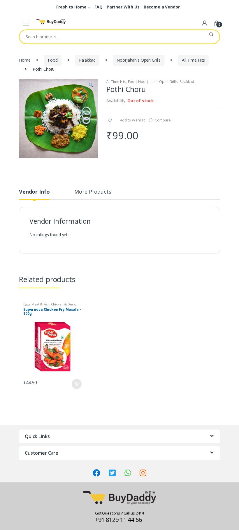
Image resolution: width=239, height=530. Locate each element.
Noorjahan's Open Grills (139, 60)
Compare (163, 120)
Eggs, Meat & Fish (36, 304)
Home (24, 60)
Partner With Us (123, 7)
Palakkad (87, 60)
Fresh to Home (71, 7)
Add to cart (76, 384)
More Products (92, 192)
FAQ (98, 7)
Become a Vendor (162, 7)
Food (52, 60)
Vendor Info (34, 192)
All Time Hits (193, 60)
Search (211, 37)
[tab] (34, 194)
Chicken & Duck (63, 304)
